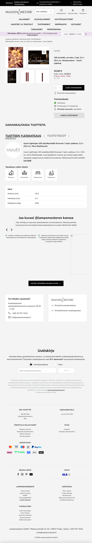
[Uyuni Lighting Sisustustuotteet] (68, 50)
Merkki (10, 138)
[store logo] (18, 11)
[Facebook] (18, 474)
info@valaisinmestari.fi (21, 317)
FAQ (25, 418)
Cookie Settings (67, 493)
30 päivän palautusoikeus (67, 431)
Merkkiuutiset (66, 495)
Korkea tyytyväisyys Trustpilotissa (21, 3)
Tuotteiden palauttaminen (25, 431)
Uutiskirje (67, 429)
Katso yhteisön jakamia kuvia (44, 283)
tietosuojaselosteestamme (56, 390)
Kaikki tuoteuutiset (25, 520)
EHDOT (25, 495)
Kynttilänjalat (36, 39)
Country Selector (25, 500)
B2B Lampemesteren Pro (67, 498)
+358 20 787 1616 (20, 313)
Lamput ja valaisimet (12, 39)
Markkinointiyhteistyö (67, 500)
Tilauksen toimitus (25, 429)
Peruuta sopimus (25, 436)
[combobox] (44, 11)
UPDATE (73, 34)
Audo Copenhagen (25, 511)
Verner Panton (25, 513)
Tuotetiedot (56, 135)
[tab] (24, 135)
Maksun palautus (25, 434)
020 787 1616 (25, 414)
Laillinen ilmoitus (25, 493)
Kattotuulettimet (64, 19)
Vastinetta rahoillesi (25, 515)
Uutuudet (76, 24)
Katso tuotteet (32, 35)
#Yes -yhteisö (67, 491)
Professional (54, 29)
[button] (11, 76)
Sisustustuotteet (25, 39)
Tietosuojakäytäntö (25, 498)
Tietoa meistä (25, 491)
